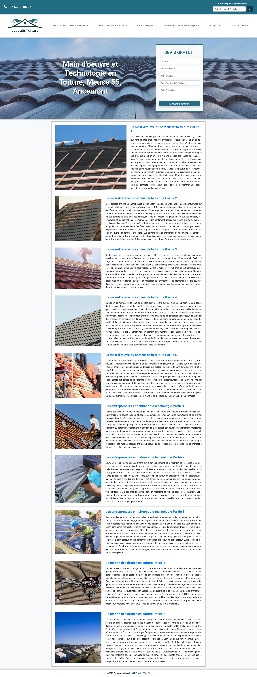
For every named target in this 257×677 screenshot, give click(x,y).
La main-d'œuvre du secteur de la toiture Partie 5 (141, 355)
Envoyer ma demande (179, 104)
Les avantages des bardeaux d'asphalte (181, 25)
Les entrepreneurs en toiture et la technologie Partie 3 (144, 512)
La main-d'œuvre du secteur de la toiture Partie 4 (141, 297)
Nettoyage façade (145, 25)
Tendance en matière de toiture (113, 25)
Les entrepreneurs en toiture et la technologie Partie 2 (144, 457)
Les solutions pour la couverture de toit (71, 25)
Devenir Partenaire (239, 25)
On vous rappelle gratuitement (231, 3)
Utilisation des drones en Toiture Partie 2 (135, 614)
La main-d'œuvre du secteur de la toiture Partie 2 (141, 198)
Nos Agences (215, 25)
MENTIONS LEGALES (141, 673)
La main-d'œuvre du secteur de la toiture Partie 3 (141, 249)
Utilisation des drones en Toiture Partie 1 (135, 563)
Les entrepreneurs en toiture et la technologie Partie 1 (144, 406)
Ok (250, 9)
